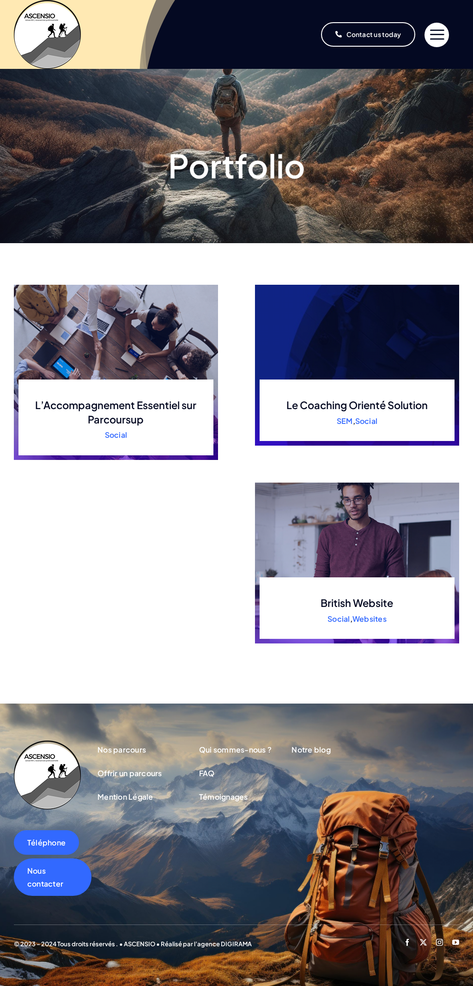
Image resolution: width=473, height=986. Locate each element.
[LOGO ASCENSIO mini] (47, 744)
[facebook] (407, 942)
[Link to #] (436, 35)
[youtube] (455, 942)
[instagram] (439, 942)
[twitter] (423, 942)
